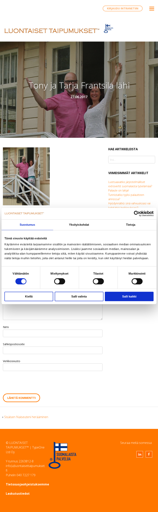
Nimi (6, 327)
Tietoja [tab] (130, 224)
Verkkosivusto (11, 361)
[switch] (59, 281)
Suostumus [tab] (27, 224)
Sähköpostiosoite (14, 344)
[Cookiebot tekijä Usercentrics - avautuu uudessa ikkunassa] (137, 213)
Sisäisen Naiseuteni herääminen (26, 417)
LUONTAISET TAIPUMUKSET (52, 30)
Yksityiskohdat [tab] (79, 224)
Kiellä (29, 296)
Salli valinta (79, 296)
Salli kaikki (129, 296)
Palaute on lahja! (118, 190)
